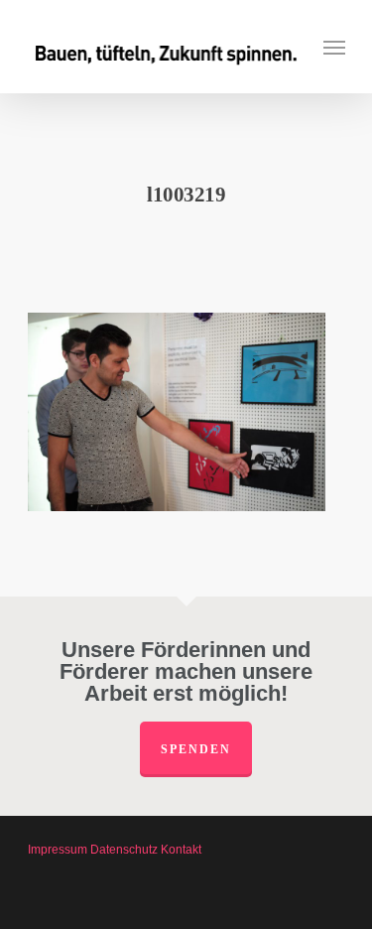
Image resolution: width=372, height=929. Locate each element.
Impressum (57, 850)
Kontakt (181, 850)
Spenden (196, 749)
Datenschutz (124, 850)
